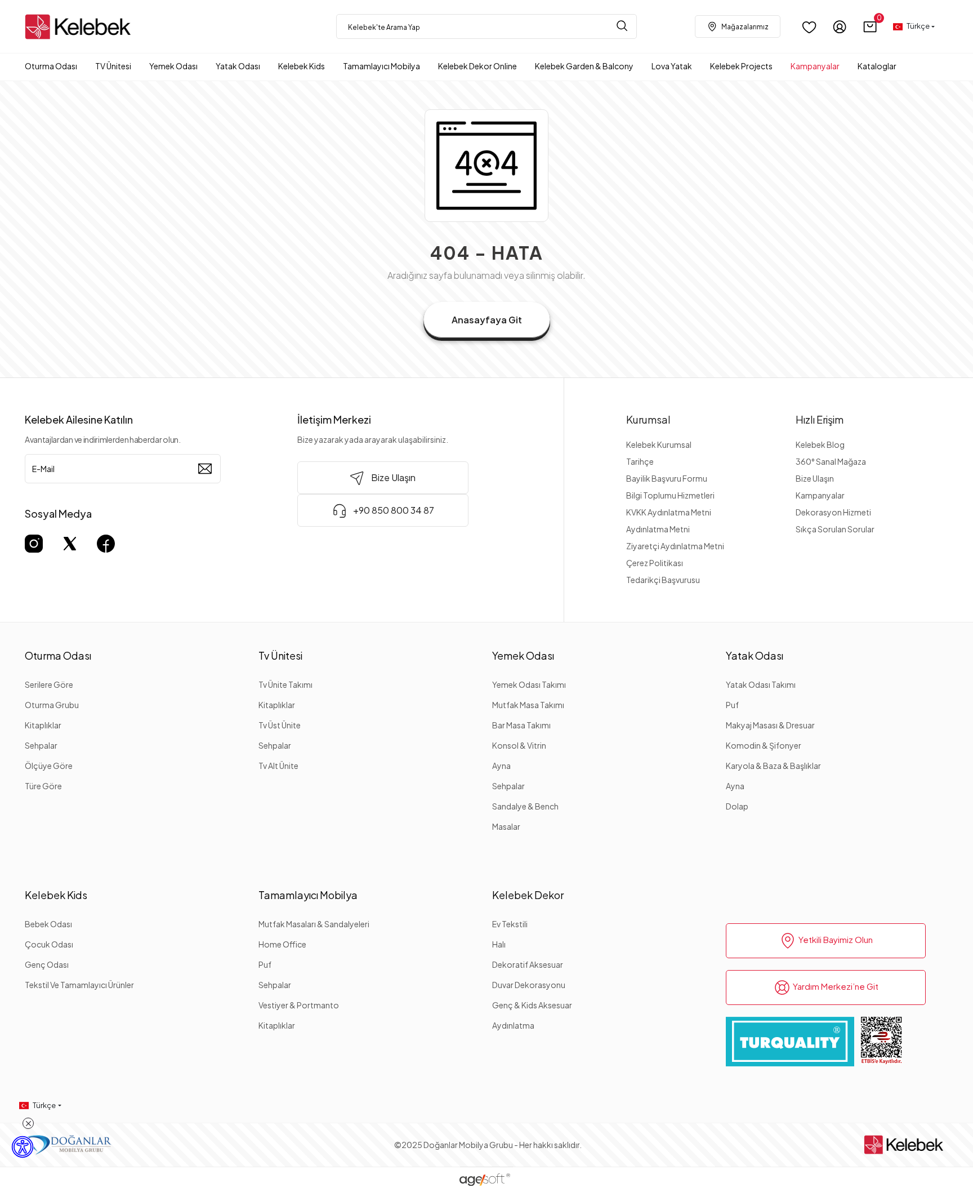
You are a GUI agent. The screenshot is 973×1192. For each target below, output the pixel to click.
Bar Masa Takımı (521, 725)
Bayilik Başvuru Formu (666, 478)
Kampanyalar (820, 495)
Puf (732, 705)
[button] (870, 27)
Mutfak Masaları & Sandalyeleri (313, 924)
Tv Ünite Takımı (285, 684)
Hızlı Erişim (819, 419)
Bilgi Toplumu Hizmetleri (670, 495)
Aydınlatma (513, 1025)
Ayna (501, 765)
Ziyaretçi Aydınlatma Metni (675, 546)
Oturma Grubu (52, 705)
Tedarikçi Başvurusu (663, 580)
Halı (499, 944)
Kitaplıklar (43, 725)
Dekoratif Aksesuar (527, 964)
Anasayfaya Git (487, 320)
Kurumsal (648, 419)
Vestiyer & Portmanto (298, 1005)
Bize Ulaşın (815, 478)
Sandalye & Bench (525, 806)
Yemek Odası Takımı (529, 684)
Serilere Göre (49, 684)
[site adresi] (81, 26)
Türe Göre (43, 786)
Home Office (282, 944)
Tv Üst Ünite (279, 725)
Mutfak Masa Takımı (528, 705)
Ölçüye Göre (49, 765)
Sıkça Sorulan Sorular (835, 529)
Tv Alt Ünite (278, 765)
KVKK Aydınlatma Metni (668, 512)
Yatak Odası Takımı (761, 684)
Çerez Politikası (654, 563)
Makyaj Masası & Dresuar (770, 725)
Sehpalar (41, 745)
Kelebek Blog (820, 444)
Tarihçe (640, 461)
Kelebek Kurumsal (658, 444)
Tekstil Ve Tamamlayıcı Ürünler (79, 985)
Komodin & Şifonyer (763, 745)
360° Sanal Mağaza (831, 461)
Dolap (737, 806)
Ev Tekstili (510, 924)
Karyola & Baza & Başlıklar (773, 765)
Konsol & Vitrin (519, 745)
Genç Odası (47, 964)
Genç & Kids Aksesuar (532, 1005)
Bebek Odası (48, 924)
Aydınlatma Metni (658, 529)
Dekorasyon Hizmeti (833, 512)
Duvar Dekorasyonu (528, 985)
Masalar (506, 826)
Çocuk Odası (49, 944)
